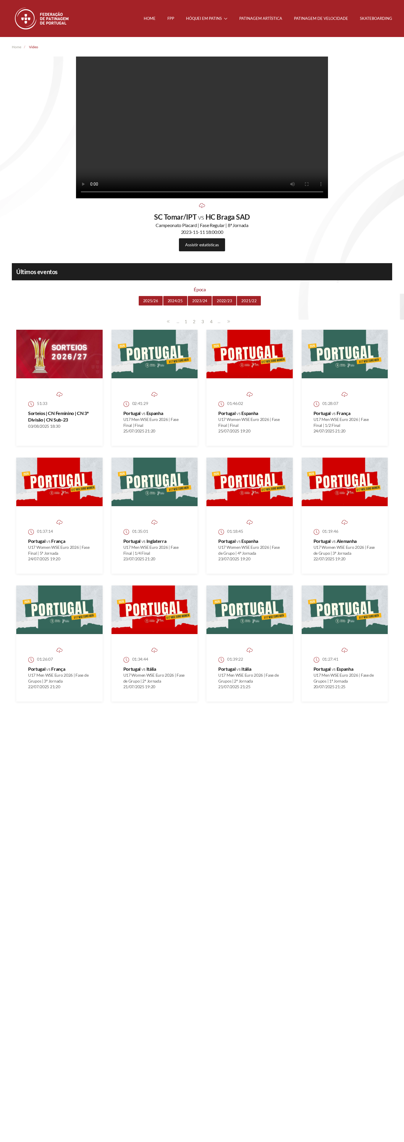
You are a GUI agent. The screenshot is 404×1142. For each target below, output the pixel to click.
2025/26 (150, 300)
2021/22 (248, 300)
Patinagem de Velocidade (321, 18)
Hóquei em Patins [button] (204, 18)
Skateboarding (376, 18)
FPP (170, 18)
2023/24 (199, 300)
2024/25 (175, 300)
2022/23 (224, 300)
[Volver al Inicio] (42, 18)
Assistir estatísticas (202, 244)
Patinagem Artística (260, 18)
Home (150, 18)
